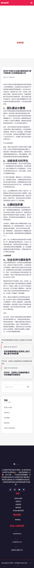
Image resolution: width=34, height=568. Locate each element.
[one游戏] (17, 464)
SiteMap (17, 519)
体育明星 (7, 418)
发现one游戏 (8, 407)
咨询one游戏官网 (9, 428)
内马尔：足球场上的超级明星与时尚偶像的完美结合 (17, 373)
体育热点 (7, 412)
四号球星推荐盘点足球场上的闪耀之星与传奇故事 (17, 352)
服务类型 (7, 423)
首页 (12, 43)
